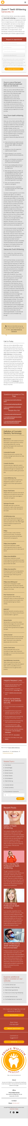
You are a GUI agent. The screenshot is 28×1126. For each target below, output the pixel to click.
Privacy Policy (12, 1108)
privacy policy (20, 65)
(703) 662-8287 (19, 26)
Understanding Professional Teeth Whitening (11, 906)
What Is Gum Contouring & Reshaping (14, 992)
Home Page (17, 690)
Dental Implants (9, 773)
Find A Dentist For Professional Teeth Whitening (11, 866)
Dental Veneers (8, 775)
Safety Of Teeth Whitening (10, 827)
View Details (17, 735)
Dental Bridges (8, 767)
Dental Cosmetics (9, 787)
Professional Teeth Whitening (12, 987)
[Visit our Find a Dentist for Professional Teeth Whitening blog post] (14, 862)
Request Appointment (14, 1028)
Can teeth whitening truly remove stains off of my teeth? (13, 417)
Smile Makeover (9, 778)
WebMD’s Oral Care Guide (15, 692)
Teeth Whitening (9, 781)
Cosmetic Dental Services (11, 996)
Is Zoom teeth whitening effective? (13, 404)
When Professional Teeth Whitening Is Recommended (12, 946)
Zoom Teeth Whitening (13, 747)
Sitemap (16, 1108)
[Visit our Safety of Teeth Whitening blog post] (14, 824)
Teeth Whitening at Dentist (11, 990)
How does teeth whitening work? (13, 414)
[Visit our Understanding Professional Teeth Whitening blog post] (14, 902)
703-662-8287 (15, 381)
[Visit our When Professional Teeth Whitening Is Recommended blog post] (14, 942)
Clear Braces (8, 765)
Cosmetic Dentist (9, 785)
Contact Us (14, 1042)
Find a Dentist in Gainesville (12, 791)
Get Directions (14, 1015)
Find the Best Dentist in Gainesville (13, 999)
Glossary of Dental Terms (11, 686)
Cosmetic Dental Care (10, 984)
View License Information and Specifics (13, 725)
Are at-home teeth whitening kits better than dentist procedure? (12, 421)
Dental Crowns (8, 770)
